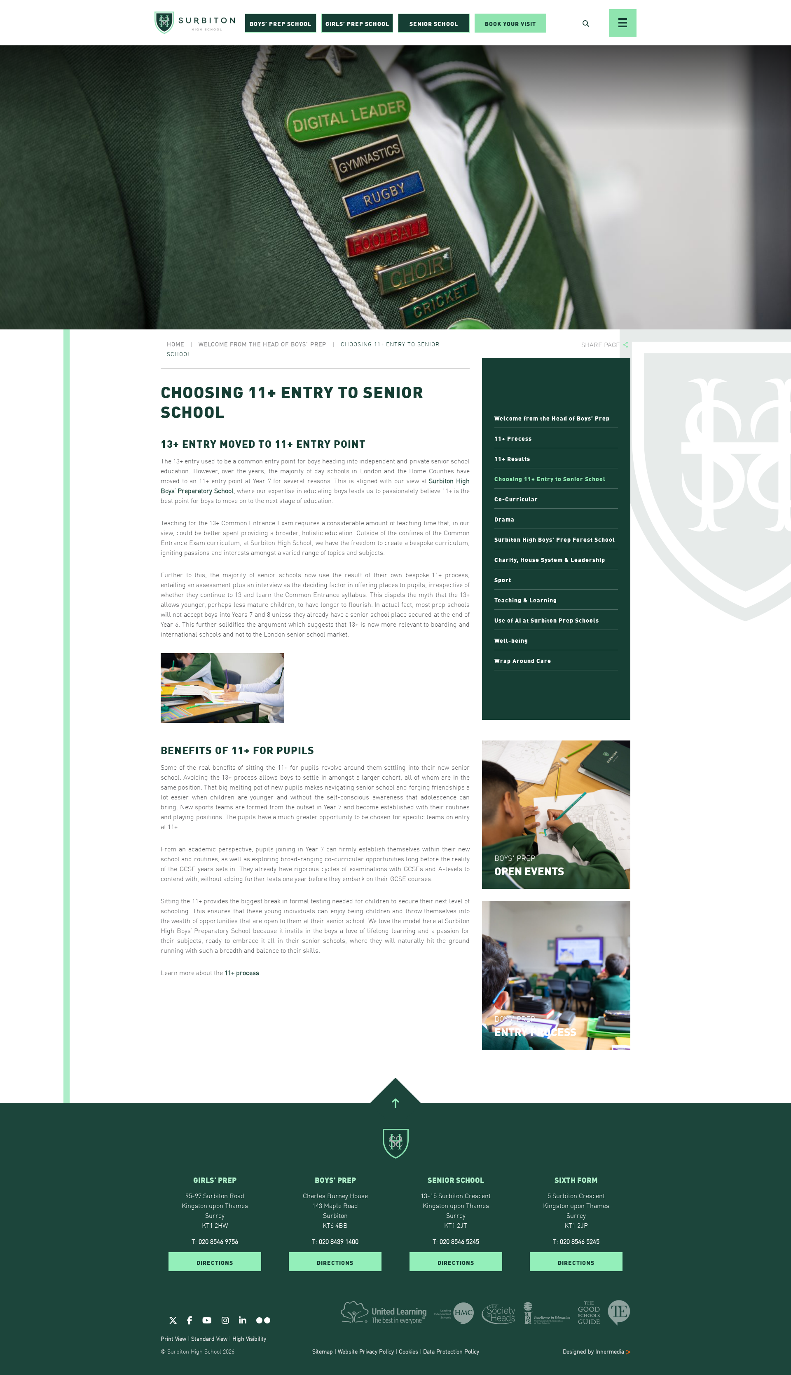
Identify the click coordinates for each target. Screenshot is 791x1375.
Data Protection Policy (451, 1351)
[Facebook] (189, 1320)
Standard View (209, 1338)
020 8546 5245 (459, 1241)
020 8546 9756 (218, 1241)
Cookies (408, 1351)
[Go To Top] (395, 1103)
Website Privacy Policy (366, 1351)
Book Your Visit (510, 23)
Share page (600, 344)
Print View (173, 1338)
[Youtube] (207, 1320)
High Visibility (249, 1338)
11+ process (242, 972)
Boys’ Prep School (280, 23)
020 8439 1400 (338, 1241)
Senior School (434, 23)
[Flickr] (263, 1320)
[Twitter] (173, 1320)
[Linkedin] (242, 1320)
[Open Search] (586, 23)
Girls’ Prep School (357, 23)
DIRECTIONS (215, 1262)
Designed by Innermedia (594, 1351)
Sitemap (322, 1351)
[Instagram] (225, 1320)
